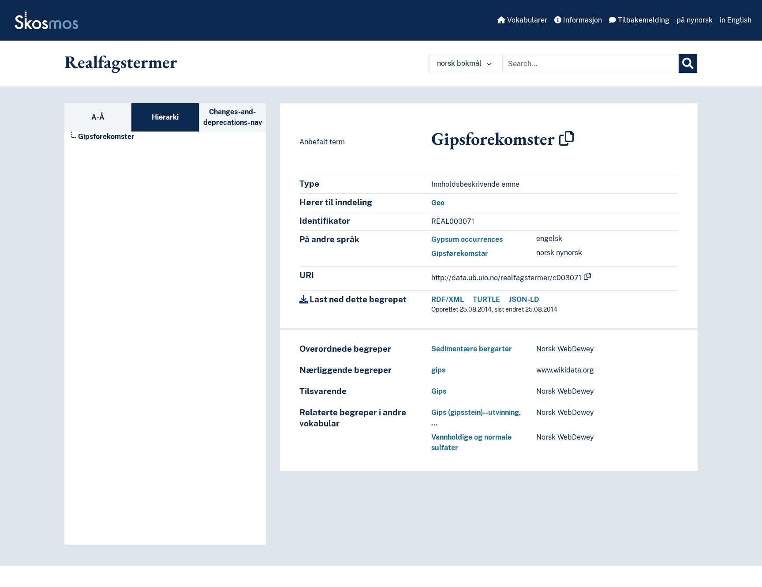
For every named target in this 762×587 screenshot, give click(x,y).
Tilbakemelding (642, 20)
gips (438, 370)
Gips (438, 391)
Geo (437, 203)
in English (735, 20)
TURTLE (486, 299)
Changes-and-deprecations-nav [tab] (232, 117)
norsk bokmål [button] (460, 63)
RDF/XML (447, 299)
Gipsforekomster (106, 136)
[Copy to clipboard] (566, 138)
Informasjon (581, 20)
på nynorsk (694, 20)
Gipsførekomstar (459, 253)
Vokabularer (526, 20)
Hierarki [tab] (165, 117)
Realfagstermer (120, 61)
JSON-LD (524, 299)
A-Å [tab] (98, 117)
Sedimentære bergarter (471, 349)
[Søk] (688, 63)
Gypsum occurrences (467, 239)
